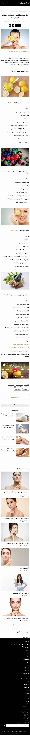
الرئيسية (28, 10)
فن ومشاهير (26, 668)
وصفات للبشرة (19, 386)
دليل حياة (27, 662)
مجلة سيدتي (26, 715)
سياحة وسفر (26, 684)
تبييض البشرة (17, 389)
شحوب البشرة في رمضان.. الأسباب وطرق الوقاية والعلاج (16, 519)
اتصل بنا (27, 704)
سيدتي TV (27, 721)
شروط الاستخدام (25, 707)
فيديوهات (27, 693)
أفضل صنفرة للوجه (24, 568)
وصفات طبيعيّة (17, 10)
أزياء (28, 653)
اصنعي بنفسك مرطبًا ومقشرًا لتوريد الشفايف (19, 351)
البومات (27, 696)
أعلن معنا (27, 710)
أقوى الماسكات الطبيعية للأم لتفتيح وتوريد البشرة (17, 543)
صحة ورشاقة (26, 659)
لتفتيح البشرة (7, 295)
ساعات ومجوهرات (25, 679)
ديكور (28, 690)
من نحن (27, 701)
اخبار (28, 681)
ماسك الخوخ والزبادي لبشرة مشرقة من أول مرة (18, 348)
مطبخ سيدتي (26, 718)
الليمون (27, 58)
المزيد (14, 624)
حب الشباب (10, 103)
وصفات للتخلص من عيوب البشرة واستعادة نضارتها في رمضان (16, 493)
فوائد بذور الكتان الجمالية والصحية (21, 593)
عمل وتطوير (26, 687)
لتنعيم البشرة (14, 230)
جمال (23, 10)
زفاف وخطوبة (26, 673)
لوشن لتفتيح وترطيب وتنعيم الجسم (21, 344)
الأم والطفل (26, 671)
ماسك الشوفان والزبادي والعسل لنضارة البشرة (18, 618)
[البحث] (6, 3)
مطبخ (28, 665)
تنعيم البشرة (26, 389)
